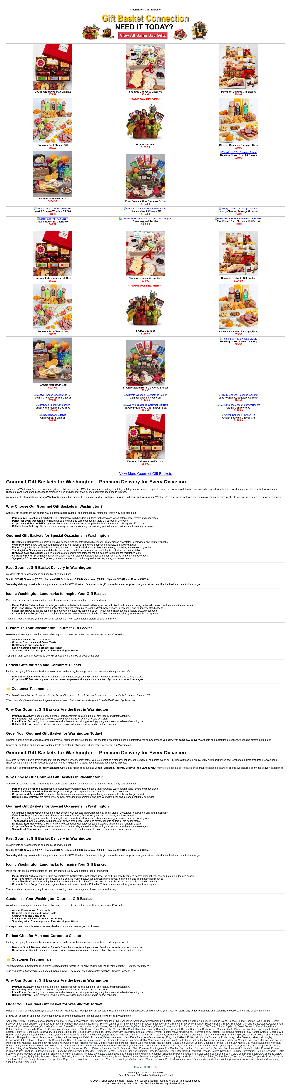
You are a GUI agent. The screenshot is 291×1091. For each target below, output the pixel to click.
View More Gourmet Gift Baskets (145, 474)
